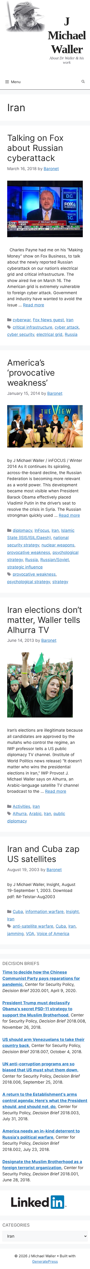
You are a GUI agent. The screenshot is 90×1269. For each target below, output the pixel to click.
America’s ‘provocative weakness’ (31, 372)
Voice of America (53, 933)
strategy (60, 581)
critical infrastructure (32, 327)
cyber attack (67, 327)
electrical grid (49, 334)
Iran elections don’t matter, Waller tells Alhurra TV (44, 620)
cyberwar (21, 319)
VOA (30, 933)
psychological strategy (28, 581)
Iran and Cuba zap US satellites (43, 854)
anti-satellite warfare (33, 926)
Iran (69, 319)
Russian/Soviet (54, 559)
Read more (33, 305)
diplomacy (22, 530)
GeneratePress (45, 1261)
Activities (21, 806)
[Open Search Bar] (83, 81)
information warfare (44, 911)
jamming (15, 933)
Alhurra (20, 813)
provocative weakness (28, 552)
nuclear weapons (58, 545)
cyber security (20, 334)
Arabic (35, 813)
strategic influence (25, 567)
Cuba (18, 911)
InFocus (42, 530)
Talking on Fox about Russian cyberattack (35, 148)
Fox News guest (48, 319)
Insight (72, 911)
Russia (71, 334)
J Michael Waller (67, 35)
